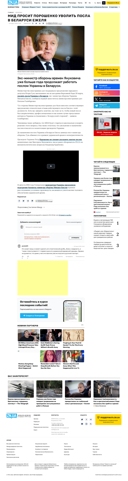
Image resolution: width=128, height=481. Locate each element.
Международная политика (14, 446)
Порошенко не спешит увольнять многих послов (60, 139)
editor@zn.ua (61, 434)
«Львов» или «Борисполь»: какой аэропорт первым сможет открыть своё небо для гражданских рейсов (104, 234)
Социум (95, 444)
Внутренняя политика (13, 444)
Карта (35, 430)
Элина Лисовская (100, 406)
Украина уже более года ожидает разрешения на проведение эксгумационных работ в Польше (103, 182)
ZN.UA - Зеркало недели (107, 132)
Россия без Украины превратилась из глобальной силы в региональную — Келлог (103, 193)
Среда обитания (69, 449)
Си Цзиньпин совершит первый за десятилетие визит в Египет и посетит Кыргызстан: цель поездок (104, 245)
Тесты (80, 3)
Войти (99, 3)
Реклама (36, 424)
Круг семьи (96, 449)
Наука (66, 444)
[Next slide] (118, 7)
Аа (104, 2)
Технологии (67, 446)
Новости (37, 3)
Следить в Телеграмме (35, 316)
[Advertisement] (42, 278)
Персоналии (39, 454)
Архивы (36, 419)
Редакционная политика (41, 427)
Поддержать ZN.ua (113, 2)
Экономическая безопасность (44, 452)
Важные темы (13, 7)
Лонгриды (72, 3)
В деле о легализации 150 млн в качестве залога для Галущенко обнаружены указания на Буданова (103, 223)
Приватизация (11, 454)
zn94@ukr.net (55, 429)
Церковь (66, 452)
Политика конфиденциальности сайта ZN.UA (108, 474)
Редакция (37, 421)
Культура (66, 454)
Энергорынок (10, 452)
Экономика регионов (13, 457)
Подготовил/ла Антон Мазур (30, 207)
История (95, 446)
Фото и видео (53, 3)
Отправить (75, 238)
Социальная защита (41, 444)
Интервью (63, 3)
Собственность (97, 454)
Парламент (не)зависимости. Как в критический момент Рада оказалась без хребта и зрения (103, 204)
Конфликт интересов (41, 449)
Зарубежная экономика (42, 446)
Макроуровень (11, 449)
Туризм (95, 452)
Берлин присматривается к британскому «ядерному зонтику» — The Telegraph (103, 170)
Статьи (44, 3)
